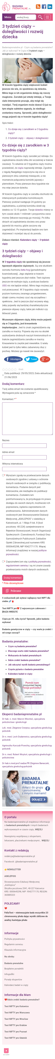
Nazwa (5, 440)
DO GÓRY (6, 1055)
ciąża (20, 168)
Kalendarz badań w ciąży (20, 674)
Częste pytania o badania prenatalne (26, 669)
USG (4, 285)
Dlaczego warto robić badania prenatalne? (28, 651)
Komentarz (8, 399)
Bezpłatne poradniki (14, 968)
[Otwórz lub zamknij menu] (47, 17)
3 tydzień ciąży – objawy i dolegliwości (28, 138)
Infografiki (9, 974)
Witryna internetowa (12, 463)
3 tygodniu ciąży (13, 261)
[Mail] (19, 856)
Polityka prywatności (14, 939)
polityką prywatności (40, 561)
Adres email (8, 452)
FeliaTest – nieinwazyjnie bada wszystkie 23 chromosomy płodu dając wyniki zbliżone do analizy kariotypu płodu (26, 916)
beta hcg (25, 269)
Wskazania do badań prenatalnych (24, 655)
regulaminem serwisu (17, 565)
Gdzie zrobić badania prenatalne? (24, 660)
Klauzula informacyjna (15, 950)
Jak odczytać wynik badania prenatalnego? (29, 664)
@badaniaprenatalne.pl (26, 861)
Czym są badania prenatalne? (22, 646)
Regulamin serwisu (13, 944)
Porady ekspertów (13, 979)
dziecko (39, 209)
